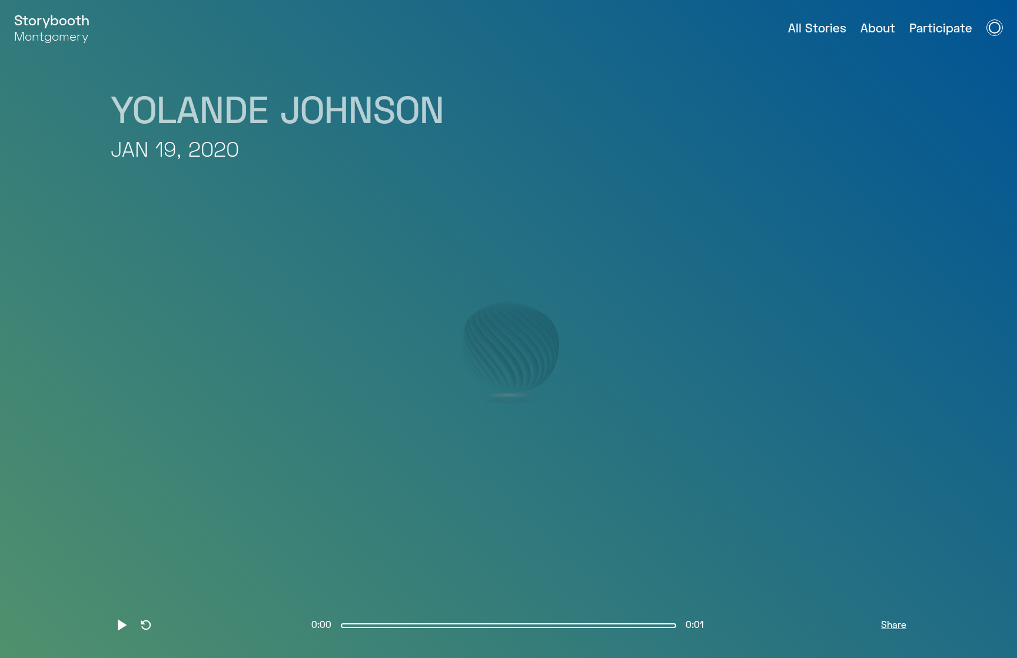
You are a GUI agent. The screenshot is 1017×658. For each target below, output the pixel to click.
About (877, 29)
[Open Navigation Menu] (994, 27)
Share (893, 625)
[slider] (508, 625)
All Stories (817, 29)
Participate (940, 29)
